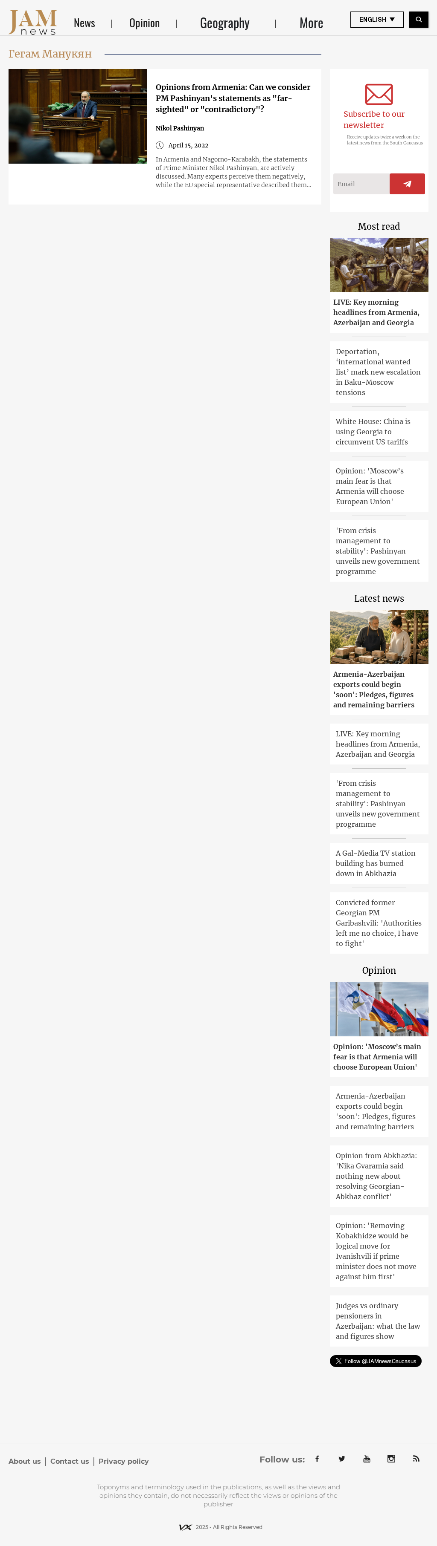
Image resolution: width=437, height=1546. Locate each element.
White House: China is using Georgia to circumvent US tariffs (373, 431)
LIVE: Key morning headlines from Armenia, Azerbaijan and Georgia (376, 312)
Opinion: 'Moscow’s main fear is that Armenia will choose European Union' (370, 486)
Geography (225, 22)
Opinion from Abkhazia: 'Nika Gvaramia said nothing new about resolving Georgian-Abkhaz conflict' (376, 1176)
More (311, 22)
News (84, 22)
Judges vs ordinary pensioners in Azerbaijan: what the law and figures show (378, 1321)
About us (25, 1461)
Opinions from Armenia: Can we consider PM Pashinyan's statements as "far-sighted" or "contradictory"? (233, 98)
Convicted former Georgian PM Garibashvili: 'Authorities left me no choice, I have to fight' (379, 923)
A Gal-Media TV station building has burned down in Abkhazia (376, 863)
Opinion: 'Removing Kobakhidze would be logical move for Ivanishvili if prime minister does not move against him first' (376, 1251)
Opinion (144, 22)
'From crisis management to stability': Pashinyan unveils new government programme (378, 551)
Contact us (69, 1461)
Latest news (379, 598)
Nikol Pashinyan (180, 128)
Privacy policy (124, 1461)
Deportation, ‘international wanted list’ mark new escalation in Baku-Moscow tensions (378, 372)
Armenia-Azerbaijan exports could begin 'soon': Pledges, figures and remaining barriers (373, 689)
